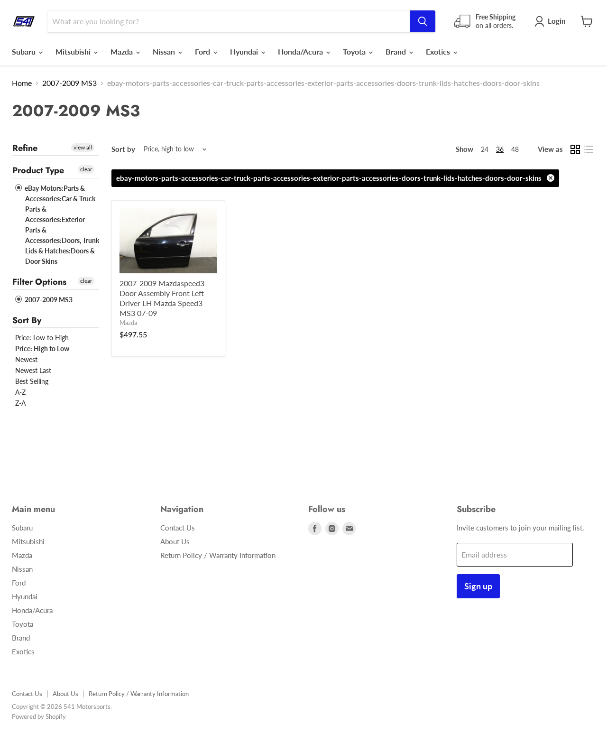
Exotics (439, 51)
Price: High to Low (42, 348)
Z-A (20, 403)
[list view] (588, 149)
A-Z (20, 392)
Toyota (355, 51)
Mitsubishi (73, 51)
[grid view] (575, 149)
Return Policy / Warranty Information (218, 555)
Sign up (478, 586)
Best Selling (31, 381)
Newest (26, 359)
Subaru (24, 51)
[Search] (422, 21)
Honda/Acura (301, 51)
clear (86, 169)
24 (484, 149)
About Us (175, 541)
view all (83, 147)
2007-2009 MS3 (69, 83)
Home (22, 83)
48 (515, 149)
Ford (203, 51)
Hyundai (245, 51)
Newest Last (33, 370)
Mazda (122, 51)
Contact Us (177, 527)
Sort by (123, 149)
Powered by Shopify (39, 716)
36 (500, 149)
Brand (397, 51)
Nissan (165, 51)
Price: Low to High (42, 338)
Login (556, 21)
